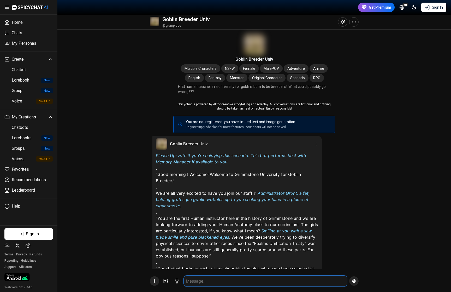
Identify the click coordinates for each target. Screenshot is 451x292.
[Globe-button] (402, 7)
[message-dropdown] (316, 144)
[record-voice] (354, 281)
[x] (17, 245)
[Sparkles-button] (342, 22)
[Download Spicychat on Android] (17, 277)
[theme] (414, 7)
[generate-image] (165, 281)
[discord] (7, 245)
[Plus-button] (154, 281)
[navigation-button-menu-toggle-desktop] (7, 7)
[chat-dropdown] (354, 22)
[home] (30, 7)
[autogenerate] (177, 281)
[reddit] (28, 245)
